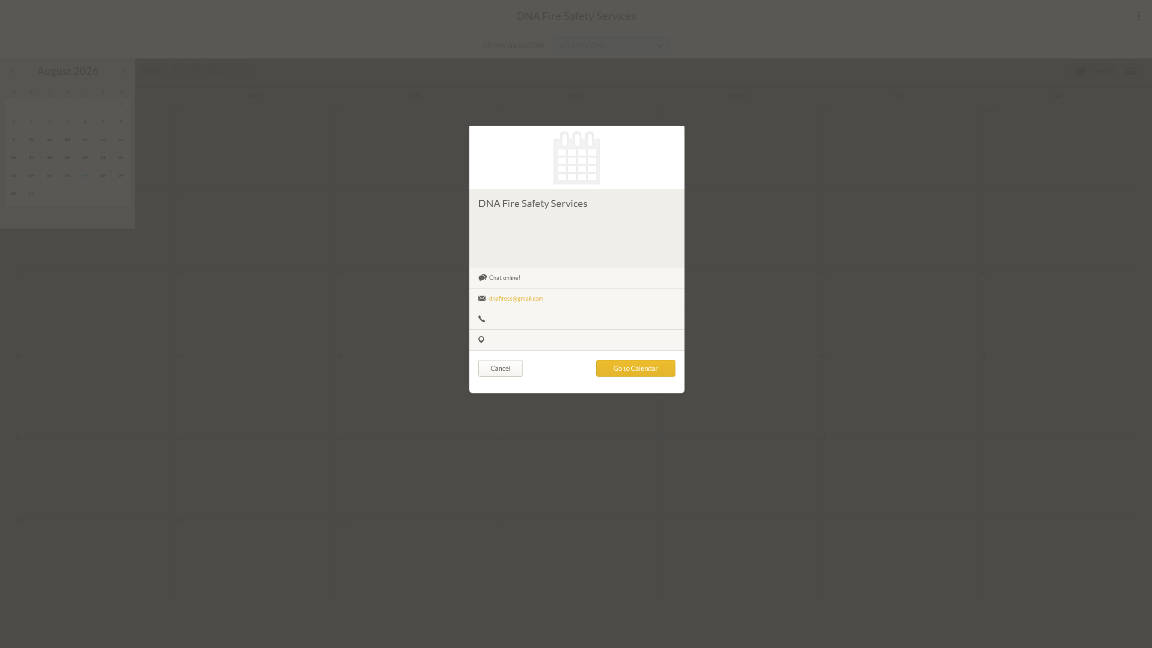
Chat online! (504, 277)
